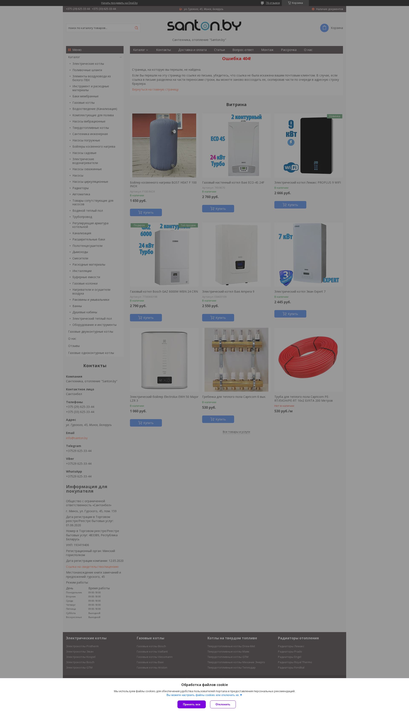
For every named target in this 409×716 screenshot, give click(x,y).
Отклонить (223, 704)
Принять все (191, 704)
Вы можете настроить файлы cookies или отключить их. (203, 695)
